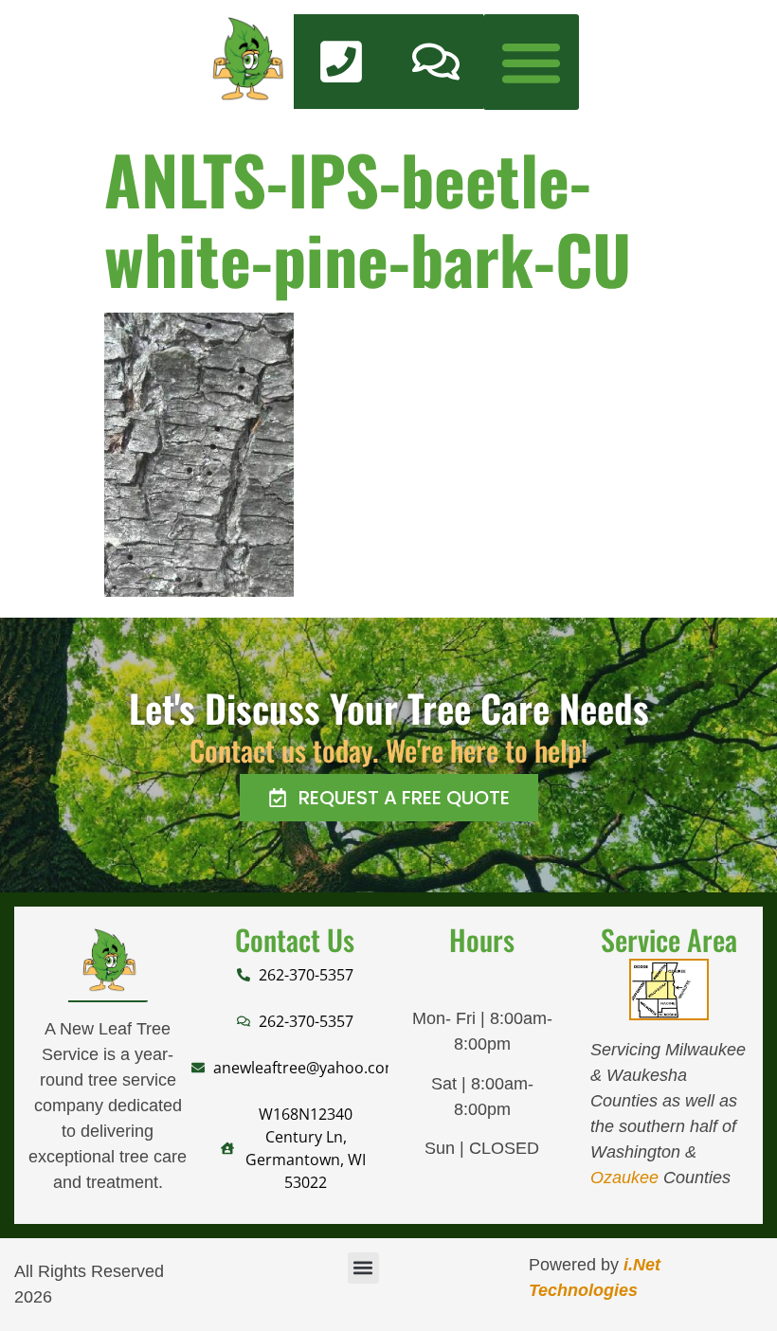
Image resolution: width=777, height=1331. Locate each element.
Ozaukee (624, 1177)
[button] (531, 62)
